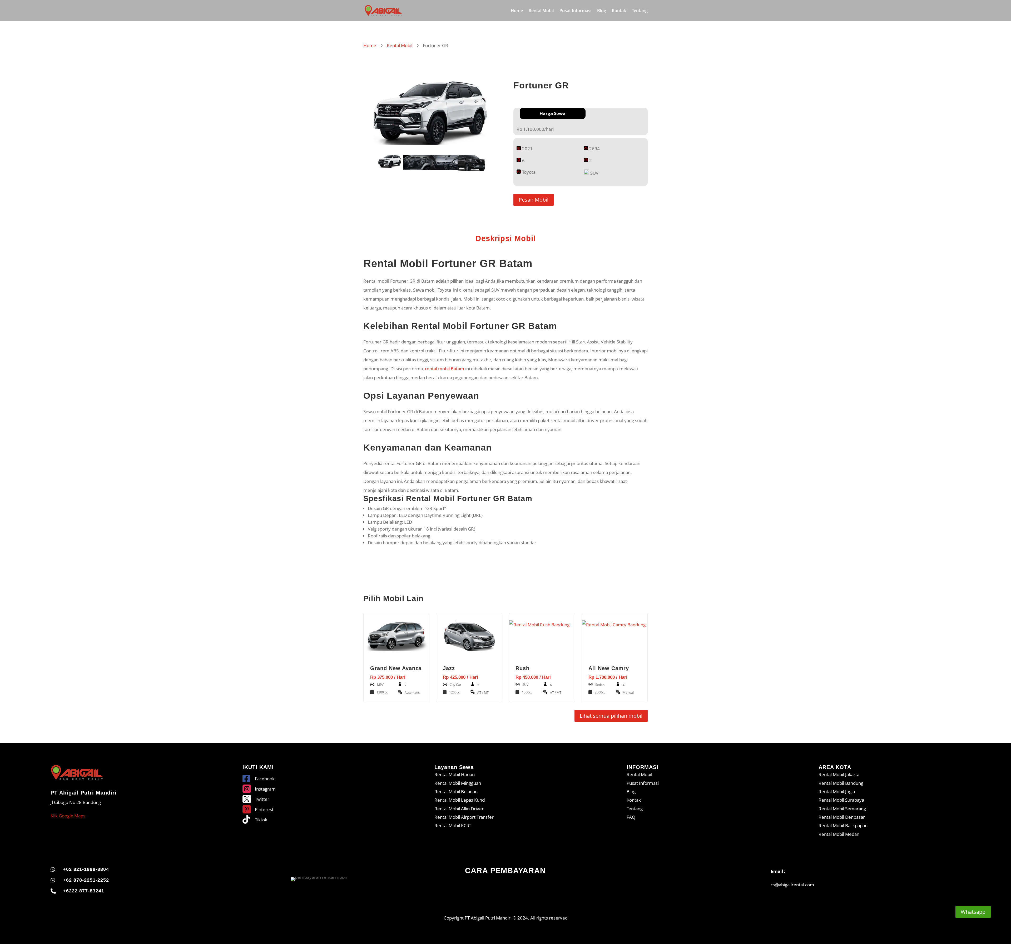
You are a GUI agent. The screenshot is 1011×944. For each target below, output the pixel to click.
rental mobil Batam (444, 369)
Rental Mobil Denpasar (842, 817)
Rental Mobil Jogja (837, 791)
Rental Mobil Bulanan (456, 791)
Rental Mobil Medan (839, 834)
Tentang (640, 11)
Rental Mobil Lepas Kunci (459, 800)
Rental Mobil (541, 11)
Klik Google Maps (68, 816)
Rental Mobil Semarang (842, 809)
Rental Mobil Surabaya (841, 800)
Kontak (619, 11)
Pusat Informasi (575, 11)
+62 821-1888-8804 (86, 869)
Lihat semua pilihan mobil (611, 715)
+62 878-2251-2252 (86, 880)
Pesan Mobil (533, 199)
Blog (601, 11)
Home (517, 11)
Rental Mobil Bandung (841, 783)
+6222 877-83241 (83, 890)
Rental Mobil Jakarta (839, 774)
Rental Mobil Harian (454, 774)
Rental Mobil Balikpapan (843, 825)
